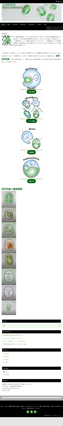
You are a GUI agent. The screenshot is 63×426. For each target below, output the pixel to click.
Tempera (52, 415)
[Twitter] (59, 1)
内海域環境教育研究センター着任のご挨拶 (14, 344)
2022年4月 (6, 356)
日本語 (7, 375)
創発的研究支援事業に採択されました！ (14, 335)
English (7, 372)
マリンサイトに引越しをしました (12, 338)
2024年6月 (6, 354)
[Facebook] (56, 1)
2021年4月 (6, 362)
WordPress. (58, 415)
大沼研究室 (9, 4)
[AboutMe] (61, 1)
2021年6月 (6, 359)
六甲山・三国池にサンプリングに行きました (15, 341)
